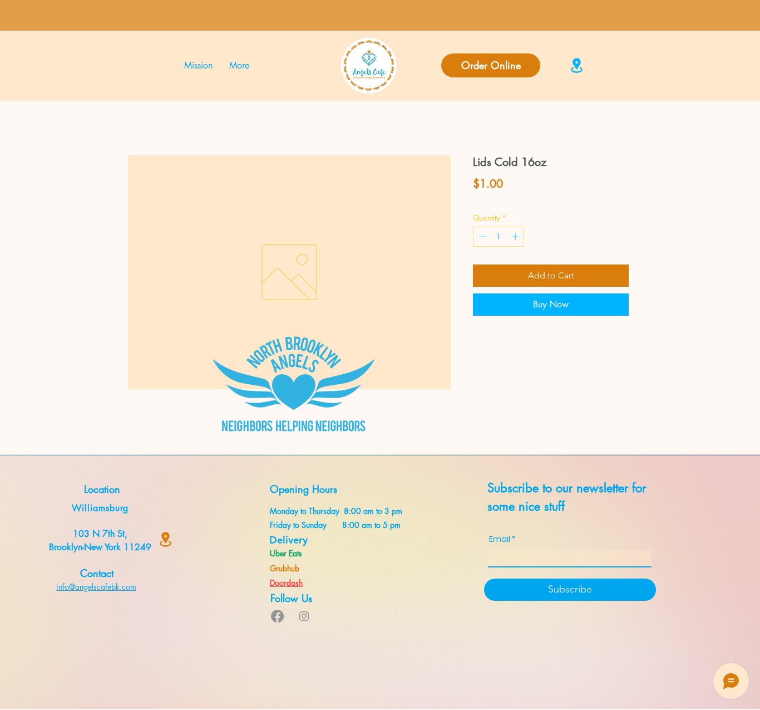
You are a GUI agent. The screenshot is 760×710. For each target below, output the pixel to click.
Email (499, 539)
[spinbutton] (499, 236)
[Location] (576, 65)
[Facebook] (277, 616)
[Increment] (516, 236)
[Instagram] (304, 616)
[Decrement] (481, 236)
